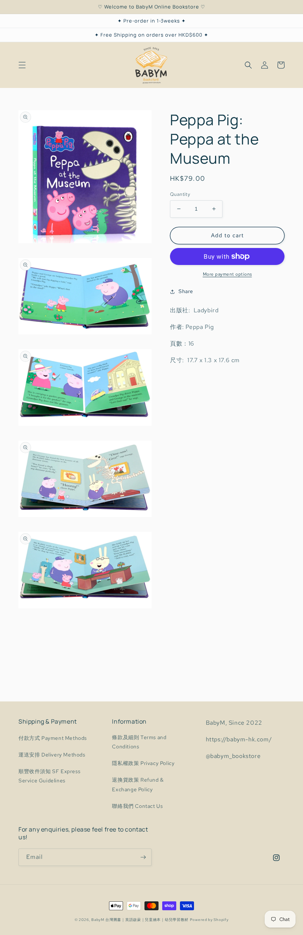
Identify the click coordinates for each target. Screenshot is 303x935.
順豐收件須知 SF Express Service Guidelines (49, 776)
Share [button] (185, 291)
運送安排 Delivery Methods (51, 754)
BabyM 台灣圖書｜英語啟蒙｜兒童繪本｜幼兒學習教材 (139, 919)
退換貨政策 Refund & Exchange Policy (137, 784)
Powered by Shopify (209, 919)
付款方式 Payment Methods (52, 738)
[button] (22, 65)
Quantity (180, 194)
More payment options (227, 274)
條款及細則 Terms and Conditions (139, 742)
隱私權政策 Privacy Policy (143, 763)
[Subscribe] (143, 857)
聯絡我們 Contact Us (137, 806)
